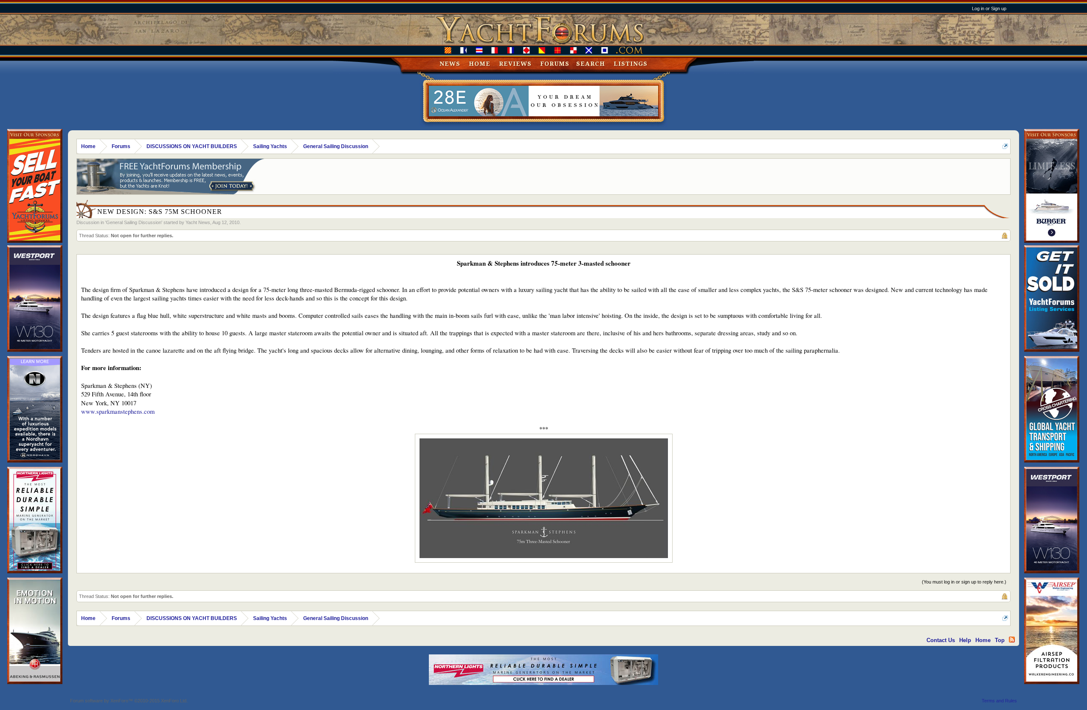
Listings (631, 63)
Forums (554, 63)
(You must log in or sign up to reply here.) (964, 581)
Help (965, 640)
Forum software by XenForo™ (129, 700)
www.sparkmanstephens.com (118, 411)
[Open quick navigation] (1005, 146)
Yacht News (198, 222)
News (449, 63)
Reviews (515, 63)
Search (590, 63)
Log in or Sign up (989, 8)
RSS (1012, 640)
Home (479, 63)
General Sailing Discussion (133, 222)
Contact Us (940, 640)
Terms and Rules (999, 700)
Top (1000, 640)
